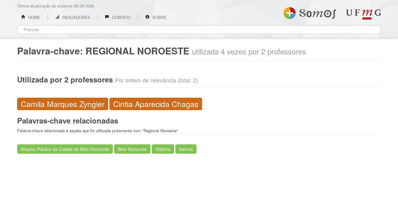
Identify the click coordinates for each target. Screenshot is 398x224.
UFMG (363, 14)
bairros (186, 149)
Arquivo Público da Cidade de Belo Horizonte (65, 149)
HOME (33, 17)
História (162, 149)
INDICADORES (75, 17)
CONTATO (121, 17)
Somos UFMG (310, 12)
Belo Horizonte (132, 149)
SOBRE (159, 17)
